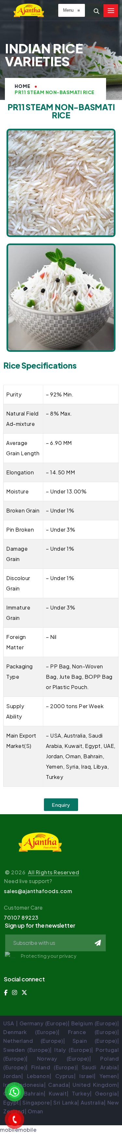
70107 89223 (21, 917)
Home (23, 86)
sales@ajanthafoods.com (38, 891)
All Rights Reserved (53, 872)
